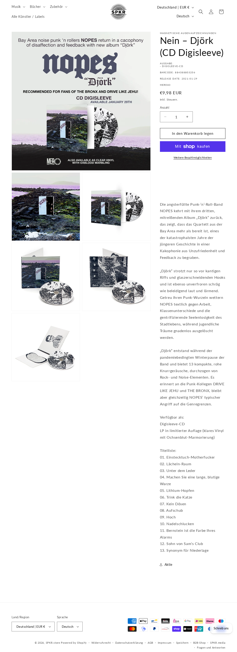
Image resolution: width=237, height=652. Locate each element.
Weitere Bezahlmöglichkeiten (193, 157)
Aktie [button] (168, 564)
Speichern (182, 642)
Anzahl (164, 107)
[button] (18, 7)
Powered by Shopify (74, 642)
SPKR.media (217, 642)
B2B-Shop (199, 642)
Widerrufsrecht (101, 642)
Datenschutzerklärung (129, 642)
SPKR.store (53, 642)
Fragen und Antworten (211, 647)
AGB (150, 642)
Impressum (165, 642)
